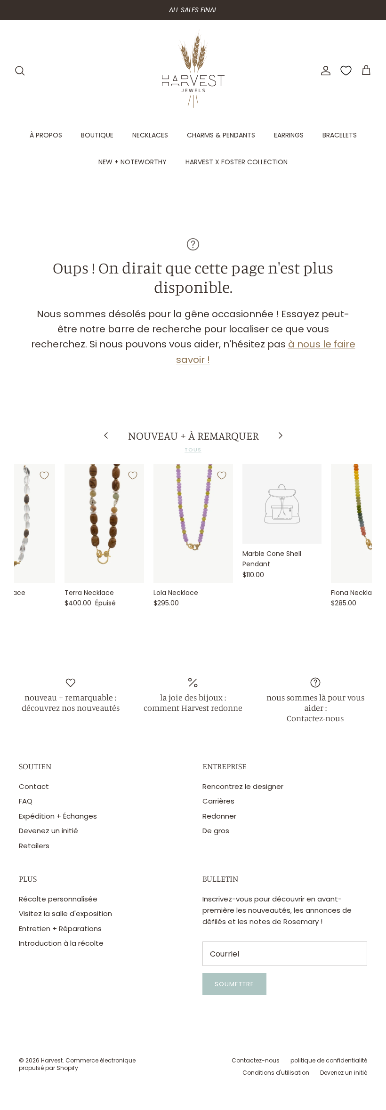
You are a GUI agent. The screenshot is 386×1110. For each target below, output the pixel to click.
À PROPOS (46, 135)
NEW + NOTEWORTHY (132, 162)
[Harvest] (193, 70)
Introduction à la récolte (61, 943)
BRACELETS (339, 135)
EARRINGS (289, 135)
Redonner (219, 816)
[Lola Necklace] (193, 523)
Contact (34, 786)
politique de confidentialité (328, 1060)
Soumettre (234, 984)
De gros (215, 831)
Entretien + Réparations (60, 928)
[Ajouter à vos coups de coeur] (44, 475)
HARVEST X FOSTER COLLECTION (236, 162)
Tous (193, 449)
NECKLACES (150, 135)
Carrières (218, 801)
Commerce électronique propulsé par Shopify (77, 1064)
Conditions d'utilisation (275, 1073)
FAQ (25, 801)
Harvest (52, 1060)
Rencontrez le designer (242, 786)
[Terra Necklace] (104, 523)
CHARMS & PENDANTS (221, 135)
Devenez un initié (48, 831)
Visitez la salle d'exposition (65, 913)
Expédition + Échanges (58, 816)
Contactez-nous (256, 1060)
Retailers (34, 846)
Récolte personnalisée (58, 899)
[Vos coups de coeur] (346, 70)
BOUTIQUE (97, 135)
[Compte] (323, 70)
